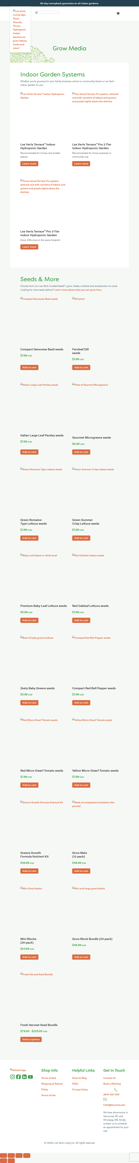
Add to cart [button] (29, 367)
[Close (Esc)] (26, 1155)
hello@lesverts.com (114, 1104)
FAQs (75, 1083)
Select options (31, 1039)
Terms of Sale (48, 1078)
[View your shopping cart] (118, 13)
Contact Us (109, 1078)
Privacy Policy (80, 1089)
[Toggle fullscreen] (11, 1155)
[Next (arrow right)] (11, 1160)
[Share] (19, 1155)
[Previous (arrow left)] (3, 1160)
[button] (125, 13)
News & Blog (79, 1078)
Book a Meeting (112, 1083)
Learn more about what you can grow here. (78, 289)
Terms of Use (48, 1095)
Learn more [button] (29, 163)
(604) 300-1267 (111, 1094)
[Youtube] (30, 1077)
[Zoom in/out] (3, 1155)
